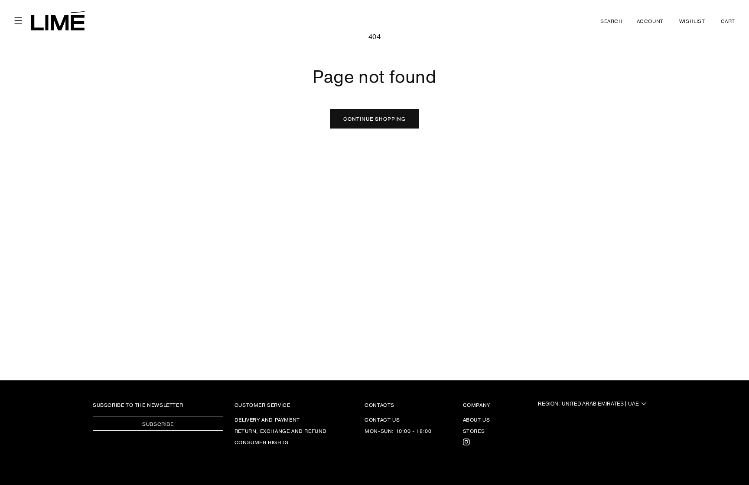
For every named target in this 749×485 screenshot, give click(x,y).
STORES (474, 431)
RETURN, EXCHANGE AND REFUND (280, 431)
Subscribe (157, 424)
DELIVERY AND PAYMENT (267, 419)
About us (476, 419)
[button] (18, 20)
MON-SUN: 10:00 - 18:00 (398, 431)
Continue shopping (374, 118)
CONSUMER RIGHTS (261, 442)
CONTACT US (382, 419)
